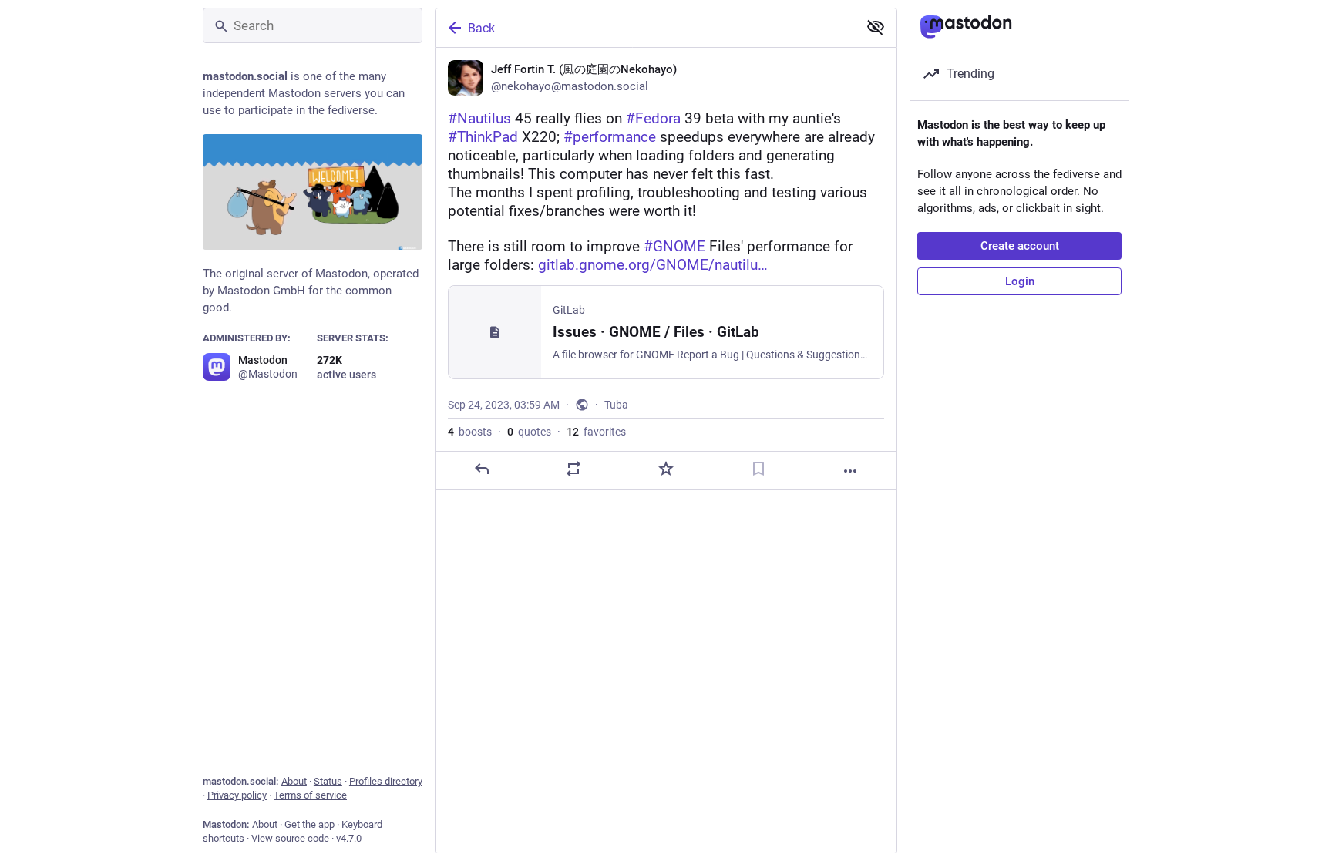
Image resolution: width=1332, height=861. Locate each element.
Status (328, 781)
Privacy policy (237, 795)
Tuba (616, 405)
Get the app (309, 824)
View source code (290, 838)
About (294, 781)
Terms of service (310, 795)
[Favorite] (666, 468)
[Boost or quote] (573, 468)
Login (1019, 281)
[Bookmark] (758, 468)
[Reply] (482, 468)
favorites (596, 431)
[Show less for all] (875, 26)
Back (481, 28)
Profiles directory (385, 781)
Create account (1019, 246)
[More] (850, 471)
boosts (470, 431)
